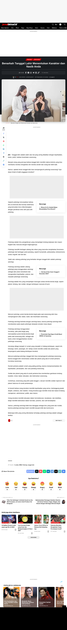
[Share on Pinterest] (28, 72)
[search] (53, 24)
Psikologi (24, 465)
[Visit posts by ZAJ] (13, 77)
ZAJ (17, 77)
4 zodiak (16, 465)
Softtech (5, 522)
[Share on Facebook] (26, 72)
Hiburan (29, 59)
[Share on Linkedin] (4, 149)
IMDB (20, 465)
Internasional (55, 522)
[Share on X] (4, 137)
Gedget (21, 522)
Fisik (36, 522)
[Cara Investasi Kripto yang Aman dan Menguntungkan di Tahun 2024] (25, 519)
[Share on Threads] (36, 72)
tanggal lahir (31, 465)
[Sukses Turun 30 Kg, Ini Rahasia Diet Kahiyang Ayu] (41, 519)
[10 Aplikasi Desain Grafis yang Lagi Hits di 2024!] (9, 519)
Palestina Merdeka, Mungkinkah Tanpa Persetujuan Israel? (56, 527)
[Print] (4, 165)
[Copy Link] (38, 72)
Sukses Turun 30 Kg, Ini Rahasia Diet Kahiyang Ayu (41, 527)
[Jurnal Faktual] (9, 24)
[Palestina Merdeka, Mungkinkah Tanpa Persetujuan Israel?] (58, 519)
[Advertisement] (33, 11)
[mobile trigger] (64, 24)
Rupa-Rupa (37, 59)
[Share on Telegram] (33, 72)
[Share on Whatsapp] (31, 72)
